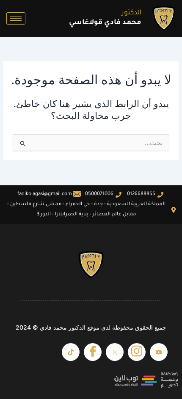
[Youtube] (159, 352)
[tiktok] (71, 352)
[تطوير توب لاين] (91, 379)
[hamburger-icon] (15, 18)
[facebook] (93, 352)
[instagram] (137, 352)
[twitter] (115, 352)
